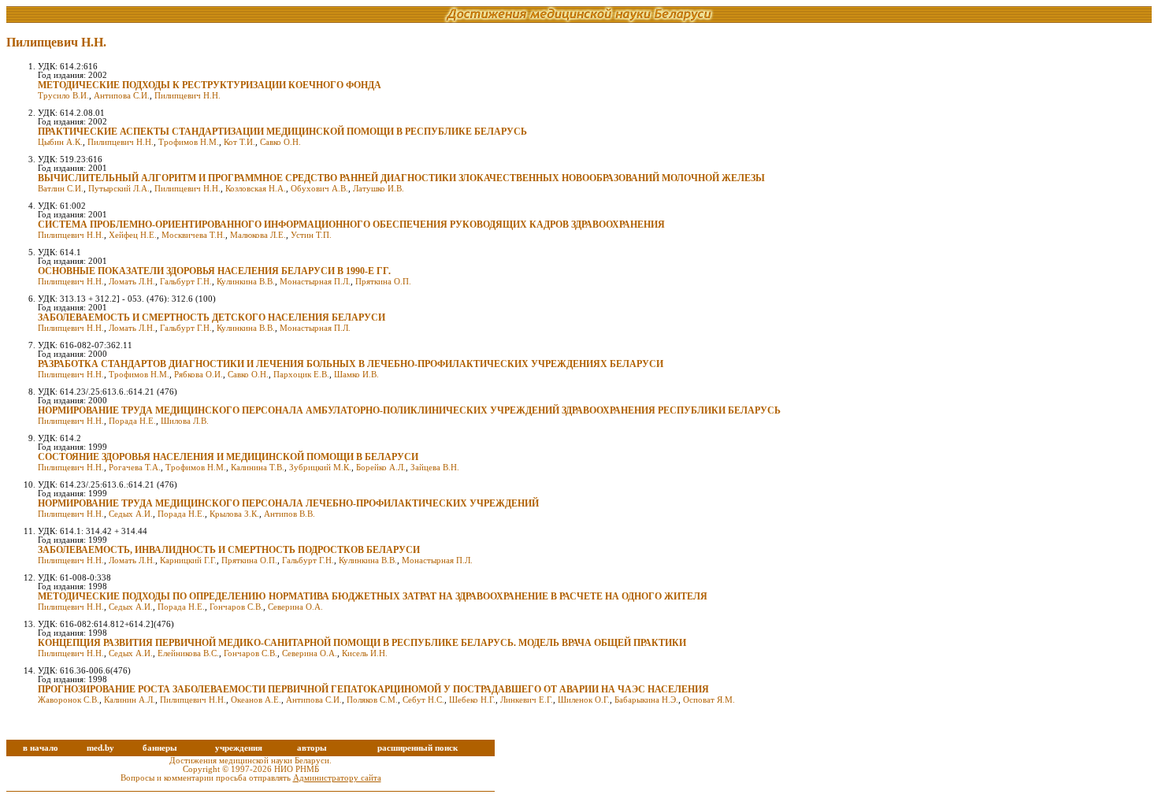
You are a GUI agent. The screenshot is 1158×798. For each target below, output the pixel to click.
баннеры (160, 748)
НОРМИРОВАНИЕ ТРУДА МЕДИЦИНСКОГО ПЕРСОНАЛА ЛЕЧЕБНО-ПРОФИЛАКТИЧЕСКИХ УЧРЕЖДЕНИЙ (288, 503)
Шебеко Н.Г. (472, 700)
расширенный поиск (417, 748)
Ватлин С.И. (61, 188)
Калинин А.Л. (129, 700)
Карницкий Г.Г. (188, 560)
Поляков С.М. (372, 700)
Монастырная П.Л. (315, 281)
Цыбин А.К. (60, 142)
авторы (312, 748)
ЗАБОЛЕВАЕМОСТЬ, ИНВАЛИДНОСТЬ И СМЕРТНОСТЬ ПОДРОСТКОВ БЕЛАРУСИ (229, 549)
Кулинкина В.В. (246, 281)
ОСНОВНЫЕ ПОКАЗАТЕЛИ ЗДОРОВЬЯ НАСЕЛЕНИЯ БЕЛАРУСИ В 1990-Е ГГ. (214, 271)
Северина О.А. (295, 607)
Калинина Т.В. (257, 467)
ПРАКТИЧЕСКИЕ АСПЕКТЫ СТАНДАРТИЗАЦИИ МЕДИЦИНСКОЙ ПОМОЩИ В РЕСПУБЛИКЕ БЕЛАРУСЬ (282, 131)
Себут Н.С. (423, 700)
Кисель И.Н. (365, 653)
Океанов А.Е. (256, 700)
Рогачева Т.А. (135, 467)
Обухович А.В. (319, 188)
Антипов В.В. (289, 514)
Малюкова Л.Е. (258, 235)
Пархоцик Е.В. (301, 374)
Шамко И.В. (356, 374)
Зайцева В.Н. (434, 467)
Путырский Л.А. (119, 188)
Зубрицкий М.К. (320, 467)
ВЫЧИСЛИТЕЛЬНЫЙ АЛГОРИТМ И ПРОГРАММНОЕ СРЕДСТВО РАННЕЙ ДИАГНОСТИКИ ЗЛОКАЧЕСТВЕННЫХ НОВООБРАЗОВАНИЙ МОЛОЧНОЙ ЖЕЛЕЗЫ (401, 178)
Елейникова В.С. (188, 653)
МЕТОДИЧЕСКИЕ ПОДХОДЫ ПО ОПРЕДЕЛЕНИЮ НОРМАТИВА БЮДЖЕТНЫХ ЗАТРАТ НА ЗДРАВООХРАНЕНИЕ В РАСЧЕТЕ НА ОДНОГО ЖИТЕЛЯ (372, 596)
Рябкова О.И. (198, 374)
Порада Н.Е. (132, 421)
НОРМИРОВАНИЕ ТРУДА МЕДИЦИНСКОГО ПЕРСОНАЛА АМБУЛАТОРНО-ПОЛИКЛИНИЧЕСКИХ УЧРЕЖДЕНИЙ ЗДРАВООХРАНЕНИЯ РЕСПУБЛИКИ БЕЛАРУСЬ (409, 410)
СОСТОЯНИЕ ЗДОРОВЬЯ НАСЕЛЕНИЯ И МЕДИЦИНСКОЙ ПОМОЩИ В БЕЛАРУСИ (228, 456)
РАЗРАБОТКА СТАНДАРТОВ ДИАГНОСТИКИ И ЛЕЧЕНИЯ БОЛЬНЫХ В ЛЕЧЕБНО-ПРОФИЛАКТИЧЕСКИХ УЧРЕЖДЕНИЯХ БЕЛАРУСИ (350, 363)
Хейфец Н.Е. (133, 235)
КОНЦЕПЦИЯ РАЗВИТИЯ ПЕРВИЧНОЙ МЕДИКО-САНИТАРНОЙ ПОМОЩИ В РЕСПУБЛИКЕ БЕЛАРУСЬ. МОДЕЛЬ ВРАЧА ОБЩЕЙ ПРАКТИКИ (362, 642)
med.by (100, 748)
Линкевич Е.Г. (526, 700)
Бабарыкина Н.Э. (646, 700)
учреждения (238, 748)
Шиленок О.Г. (584, 700)
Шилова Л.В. (185, 421)
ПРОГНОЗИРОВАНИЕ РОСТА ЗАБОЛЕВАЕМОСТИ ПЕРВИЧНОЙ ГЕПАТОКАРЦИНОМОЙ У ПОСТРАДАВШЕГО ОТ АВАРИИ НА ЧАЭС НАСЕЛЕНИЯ (373, 689)
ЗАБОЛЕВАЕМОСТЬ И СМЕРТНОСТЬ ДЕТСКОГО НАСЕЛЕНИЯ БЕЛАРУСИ (211, 317)
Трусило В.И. (63, 95)
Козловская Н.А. (255, 188)
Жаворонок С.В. (68, 700)
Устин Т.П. (311, 235)
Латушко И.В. (378, 188)
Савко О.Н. (280, 142)
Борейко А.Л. (381, 467)
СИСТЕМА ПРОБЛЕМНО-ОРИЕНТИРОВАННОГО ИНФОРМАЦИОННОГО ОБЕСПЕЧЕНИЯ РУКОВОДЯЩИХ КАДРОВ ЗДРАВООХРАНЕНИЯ (351, 224)
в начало (40, 748)
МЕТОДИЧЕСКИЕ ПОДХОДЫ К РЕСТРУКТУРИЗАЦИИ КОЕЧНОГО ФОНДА (209, 85)
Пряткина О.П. (383, 281)
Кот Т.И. (239, 142)
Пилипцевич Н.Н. (187, 95)
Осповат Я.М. (709, 700)
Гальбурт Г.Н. (186, 281)
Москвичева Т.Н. (193, 235)
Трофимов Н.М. (188, 142)
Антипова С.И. (122, 95)
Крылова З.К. (234, 514)
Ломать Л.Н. (132, 281)
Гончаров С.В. (236, 607)
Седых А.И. (131, 514)
